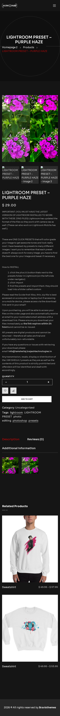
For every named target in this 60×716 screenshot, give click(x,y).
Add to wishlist (5, 391)
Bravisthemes (47, 707)
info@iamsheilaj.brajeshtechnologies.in (30, 351)
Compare (13, 391)
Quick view (20, 575)
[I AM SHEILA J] (9, 5)
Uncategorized (24, 407)
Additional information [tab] (19, 448)
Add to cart (27, 399)
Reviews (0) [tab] (35, 439)
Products (28, 47)
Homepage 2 (9, 47)
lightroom (16, 412)
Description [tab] (10, 439)
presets (33, 420)
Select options (43, 575)
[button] (53, 100)
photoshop (20, 420)
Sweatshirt (9, 587)
